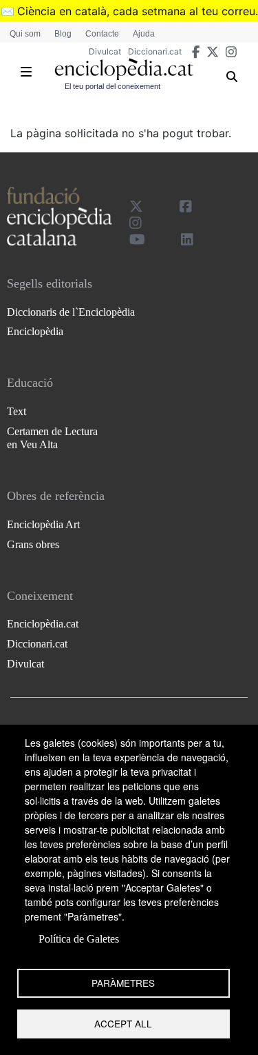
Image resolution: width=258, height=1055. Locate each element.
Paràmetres (123, 982)
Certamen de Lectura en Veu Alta (52, 437)
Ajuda (144, 34)
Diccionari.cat (155, 51)
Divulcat (105, 51)
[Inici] (124, 69)
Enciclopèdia (35, 331)
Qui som (25, 34)
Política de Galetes (79, 939)
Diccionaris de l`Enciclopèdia (71, 312)
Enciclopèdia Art (43, 524)
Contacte (102, 34)
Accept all (123, 1023)
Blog (63, 34)
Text (16, 411)
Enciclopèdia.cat (42, 624)
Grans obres (33, 544)
